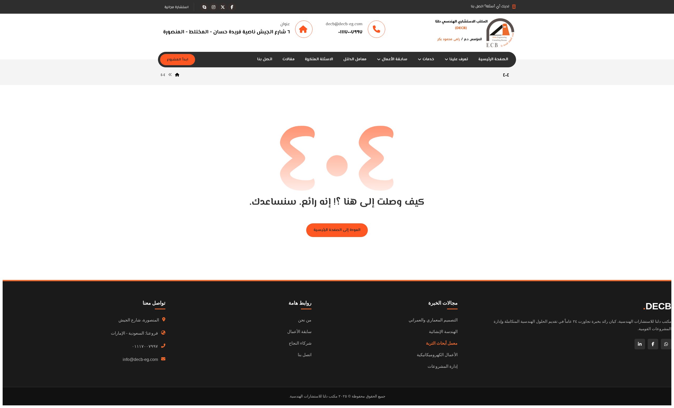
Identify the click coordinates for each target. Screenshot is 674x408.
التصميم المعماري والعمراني (433, 320)
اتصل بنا (304, 354)
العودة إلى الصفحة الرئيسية (337, 230)
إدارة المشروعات (443, 366)
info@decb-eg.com (140, 359)
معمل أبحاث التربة (442, 343)
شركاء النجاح (300, 343)
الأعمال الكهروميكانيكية (437, 354)
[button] (232, 7)
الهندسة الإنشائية (443, 331)
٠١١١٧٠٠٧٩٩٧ (145, 346)
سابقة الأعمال (299, 331)
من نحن (304, 320)
